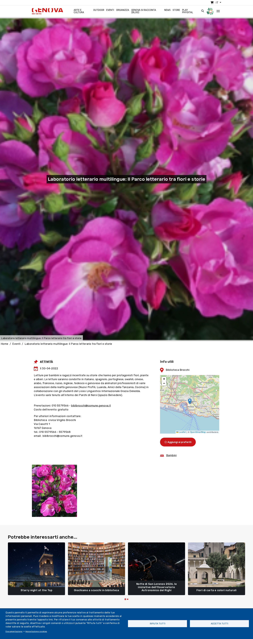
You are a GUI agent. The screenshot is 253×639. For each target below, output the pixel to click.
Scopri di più (36, 588)
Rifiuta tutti (157, 623)
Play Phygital (187, 11)
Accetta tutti (219, 623)
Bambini (171, 455)
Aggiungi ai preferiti (179, 442)
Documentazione (14, 631)
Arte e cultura (79, 11)
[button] (190, 401)
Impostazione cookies (36, 631)
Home (4, 343)
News (167, 10)
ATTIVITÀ (46, 361)
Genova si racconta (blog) (143, 11)
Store (176, 10)
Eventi (110, 10)
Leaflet (182, 431)
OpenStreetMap (198, 431)
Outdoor (98, 10)
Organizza (122, 10)
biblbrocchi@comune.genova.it (91, 405)
